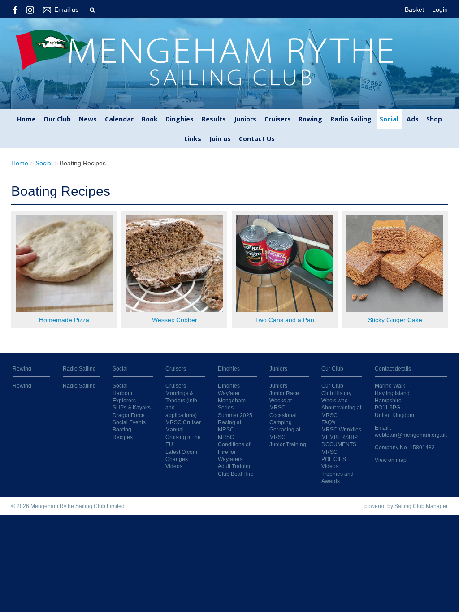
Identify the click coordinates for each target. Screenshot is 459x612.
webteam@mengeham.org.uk (411, 435)
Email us (66, 9)
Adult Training (235, 466)
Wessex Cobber (174, 319)
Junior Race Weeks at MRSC (284, 400)
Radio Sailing (351, 119)
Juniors (245, 119)
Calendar (119, 119)
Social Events (129, 422)
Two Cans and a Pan (284, 319)
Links (192, 138)
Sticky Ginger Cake (395, 319)
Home (26, 119)
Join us (220, 138)
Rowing (310, 119)
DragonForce (129, 415)
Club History (336, 393)
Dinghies (179, 119)
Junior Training (287, 444)
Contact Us (257, 138)
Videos (173, 466)
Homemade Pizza (64, 319)
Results (214, 119)
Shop (434, 119)
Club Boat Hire (236, 474)
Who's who (334, 400)
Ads (413, 119)
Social (389, 119)
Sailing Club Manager (421, 506)
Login (440, 9)
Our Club (57, 119)
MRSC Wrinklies (341, 429)
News (88, 119)
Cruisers (277, 119)
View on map (391, 460)
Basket (414, 9)
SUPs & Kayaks (132, 407)
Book (150, 119)
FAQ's (328, 422)
